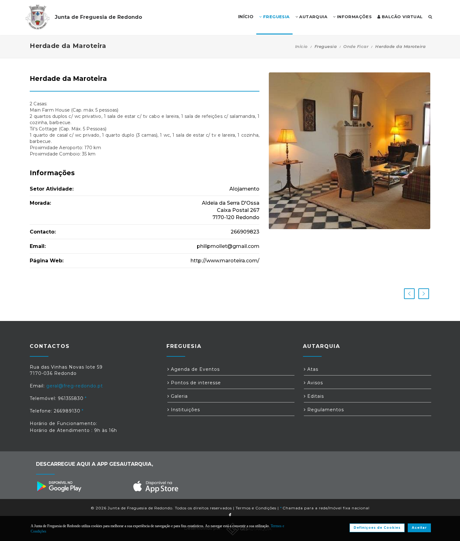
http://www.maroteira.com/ (225, 261)
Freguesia (276, 16)
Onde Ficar (355, 46)
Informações (353, 16)
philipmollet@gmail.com (228, 246)
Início (301, 46)
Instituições (184, 409)
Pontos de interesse (195, 383)
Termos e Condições (256, 508)
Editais (315, 396)
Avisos (314, 383)
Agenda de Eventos (194, 369)
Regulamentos (325, 409)
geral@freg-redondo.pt (74, 386)
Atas (312, 369)
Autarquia (312, 16)
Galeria (178, 396)
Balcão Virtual (402, 16)
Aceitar (419, 528)
